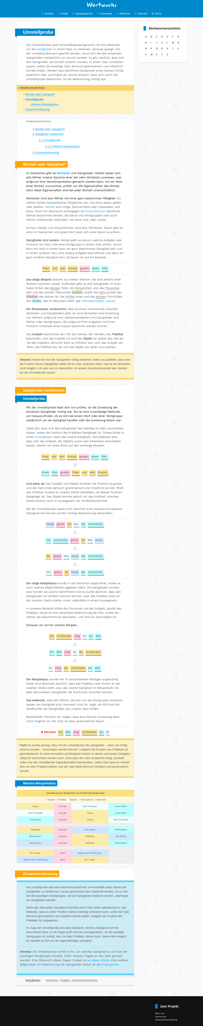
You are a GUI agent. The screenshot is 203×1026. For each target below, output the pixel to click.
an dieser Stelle (98, 960)
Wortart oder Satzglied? (40, 94)
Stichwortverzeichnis (84, 980)
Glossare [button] (142, 13)
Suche (158, 13)
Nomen (50, 206)
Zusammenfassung (37, 109)
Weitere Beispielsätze (45, 104)
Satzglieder (44, 49)
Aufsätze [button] (49, 13)
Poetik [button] (65, 13)
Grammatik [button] (106, 13)
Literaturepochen (84, 13)
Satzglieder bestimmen (48, 134)
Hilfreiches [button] (124, 13)
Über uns (159, 1013)
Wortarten (63, 173)
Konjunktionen (95, 211)
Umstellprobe (49, 140)
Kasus (110, 300)
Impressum (160, 1016)
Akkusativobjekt (93, 300)
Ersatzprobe (110, 964)
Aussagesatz (43, 436)
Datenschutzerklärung (166, 1019)
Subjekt (77, 292)
